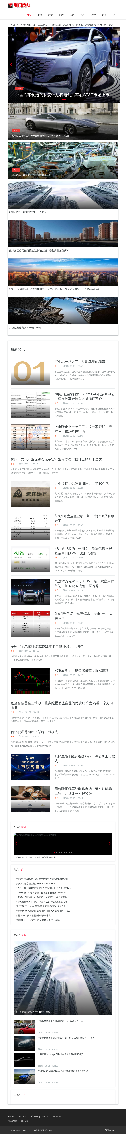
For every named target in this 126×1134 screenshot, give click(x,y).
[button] (117, 64)
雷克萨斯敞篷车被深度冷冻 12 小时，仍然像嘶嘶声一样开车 (66, 1037)
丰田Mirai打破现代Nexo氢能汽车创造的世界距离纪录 (63, 1070)
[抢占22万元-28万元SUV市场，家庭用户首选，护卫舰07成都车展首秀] (30, 592)
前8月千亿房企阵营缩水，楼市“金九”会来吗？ (84, 616)
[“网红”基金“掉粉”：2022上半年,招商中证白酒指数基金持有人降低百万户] (30, 405)
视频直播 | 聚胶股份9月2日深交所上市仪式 (85, 758)
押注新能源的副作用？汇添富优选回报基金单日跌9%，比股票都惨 (83, 550)
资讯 (39, 14)
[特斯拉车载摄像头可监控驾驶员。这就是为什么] (24, 1027)
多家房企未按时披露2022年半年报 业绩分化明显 (47, 646)
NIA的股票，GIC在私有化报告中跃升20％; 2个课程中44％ (43, 887)
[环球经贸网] (19, 5)
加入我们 (22, 1116)
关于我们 (11, 1116)
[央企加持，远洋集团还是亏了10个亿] (30, 494)
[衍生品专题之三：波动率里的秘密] (30, 372)
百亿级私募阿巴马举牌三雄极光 (34, 731)
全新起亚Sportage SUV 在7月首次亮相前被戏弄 (60, 1054)
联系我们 (45, 1116)
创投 (104, 14)
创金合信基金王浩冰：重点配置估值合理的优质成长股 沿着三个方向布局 (62, 705)
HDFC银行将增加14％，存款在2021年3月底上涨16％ (41, 901)
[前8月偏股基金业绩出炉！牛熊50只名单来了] (30, 527)
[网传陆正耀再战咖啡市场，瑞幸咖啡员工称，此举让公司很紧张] (30, 799)
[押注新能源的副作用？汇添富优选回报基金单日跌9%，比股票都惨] (30, 559)
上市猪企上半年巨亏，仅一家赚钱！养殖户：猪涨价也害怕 (83, 429)
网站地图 (24, 1121)
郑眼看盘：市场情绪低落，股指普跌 (82, 670)
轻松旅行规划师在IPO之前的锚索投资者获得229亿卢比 (42, 878)
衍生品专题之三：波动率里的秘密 (80, 361)
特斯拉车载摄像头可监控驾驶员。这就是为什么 (60, 1021)
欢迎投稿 (34, 1116)
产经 (93, 14)
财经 (61, 14)
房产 (72, 14)
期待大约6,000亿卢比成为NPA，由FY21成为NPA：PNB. (43, 910)
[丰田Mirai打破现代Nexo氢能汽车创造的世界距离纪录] (24, 1076)
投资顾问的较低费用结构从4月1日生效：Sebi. (38, 919)
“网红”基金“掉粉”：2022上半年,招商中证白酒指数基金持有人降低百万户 (84, 396)
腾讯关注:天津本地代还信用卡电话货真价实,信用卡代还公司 (59, 24)
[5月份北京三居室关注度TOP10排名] (63, 978)
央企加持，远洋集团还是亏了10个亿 (82, 483)
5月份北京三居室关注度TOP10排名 (33, 1011)
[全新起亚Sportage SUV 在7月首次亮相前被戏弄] (24, 1060)
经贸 (50, 14)
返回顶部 (109, 1130)
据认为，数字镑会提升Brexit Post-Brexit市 (36, 883)
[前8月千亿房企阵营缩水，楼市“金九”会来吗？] (30, 624)
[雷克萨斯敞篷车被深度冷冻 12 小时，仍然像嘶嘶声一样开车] (24, 1043)
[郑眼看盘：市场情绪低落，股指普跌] (30, 681)
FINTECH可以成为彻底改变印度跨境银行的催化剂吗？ (42, 906)
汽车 (83, 14)
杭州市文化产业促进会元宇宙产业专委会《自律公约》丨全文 (56, 459)
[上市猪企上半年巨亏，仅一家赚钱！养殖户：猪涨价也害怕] (30, 437)
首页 (29, 14)
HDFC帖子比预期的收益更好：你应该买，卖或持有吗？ (42, 897)
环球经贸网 (12, 1121)
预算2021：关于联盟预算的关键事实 (33, 915)
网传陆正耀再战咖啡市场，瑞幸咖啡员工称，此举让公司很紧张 (83, 791)
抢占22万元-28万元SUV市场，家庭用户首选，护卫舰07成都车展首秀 (84, 583)
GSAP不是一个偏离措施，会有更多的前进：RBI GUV (41, 892)
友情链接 (57, 1116)
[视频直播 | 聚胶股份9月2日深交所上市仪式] (30, 767)
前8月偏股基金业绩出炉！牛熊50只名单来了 (84, 518)
